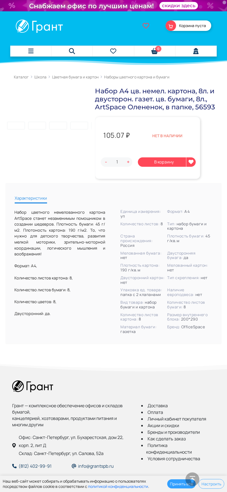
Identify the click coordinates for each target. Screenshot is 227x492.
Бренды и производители (174, 432)
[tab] (31, 199)
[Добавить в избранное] (191, 162)
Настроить (211, 483)
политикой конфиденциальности (118, 486)
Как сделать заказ (167, 439)
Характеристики (31, 198)
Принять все (181, 483)
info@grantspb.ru (96, 466)
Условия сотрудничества (174, 459)
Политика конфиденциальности (169, 448)
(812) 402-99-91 (35, 466)
